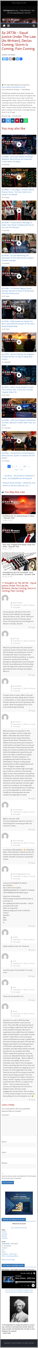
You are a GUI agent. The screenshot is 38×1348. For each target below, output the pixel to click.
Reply (33, 627)
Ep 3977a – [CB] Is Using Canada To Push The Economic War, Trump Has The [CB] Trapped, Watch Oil (17, 389)
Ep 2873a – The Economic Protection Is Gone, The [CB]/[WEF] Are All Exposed (19, 477)
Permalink (16, 607)
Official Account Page (8, 1259)
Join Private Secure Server (19, 1228)
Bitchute (4, 1236)
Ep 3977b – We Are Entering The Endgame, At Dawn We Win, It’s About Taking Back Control (18, 356)
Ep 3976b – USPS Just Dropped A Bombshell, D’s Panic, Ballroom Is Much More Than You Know (19, 422)
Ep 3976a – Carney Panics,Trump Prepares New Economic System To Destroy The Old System (18, 455)
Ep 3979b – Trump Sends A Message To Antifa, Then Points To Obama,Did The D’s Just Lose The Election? (18, 225)
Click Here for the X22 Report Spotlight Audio (19, 1290)
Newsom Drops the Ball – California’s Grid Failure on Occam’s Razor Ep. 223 (19, 484)
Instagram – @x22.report (9, 1254)
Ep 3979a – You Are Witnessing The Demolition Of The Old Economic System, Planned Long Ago (18, 257)
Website (4, 1163)
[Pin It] (17, 120)
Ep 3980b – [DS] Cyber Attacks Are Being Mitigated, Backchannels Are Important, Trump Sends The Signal (17, 159)
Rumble (4, 1232)
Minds (4, 1252)
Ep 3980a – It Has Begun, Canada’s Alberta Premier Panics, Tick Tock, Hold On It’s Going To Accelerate (18, 192)
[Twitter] (8, 120)
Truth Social (5, 1243)
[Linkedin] (13, 120)
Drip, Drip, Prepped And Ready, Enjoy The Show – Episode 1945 (19, 545)
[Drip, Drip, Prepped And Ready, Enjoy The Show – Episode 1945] (19, 525)
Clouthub (4, 1238)
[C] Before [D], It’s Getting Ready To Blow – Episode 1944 (18, 517)
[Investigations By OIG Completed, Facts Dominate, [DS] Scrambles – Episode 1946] (19, 553)
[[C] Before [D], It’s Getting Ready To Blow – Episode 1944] (19, 496)
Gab (3, 1250)
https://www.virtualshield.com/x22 (13, 87)
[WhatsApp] (26, 120)
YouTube (4, 1234)
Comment (6, 1115)
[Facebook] (4, 120)
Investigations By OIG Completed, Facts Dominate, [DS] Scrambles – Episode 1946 (19, 573)
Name (4, 1142)
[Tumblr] (22, 120)
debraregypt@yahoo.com (22, 874)
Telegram (4, 1248)
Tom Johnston (18, 810)
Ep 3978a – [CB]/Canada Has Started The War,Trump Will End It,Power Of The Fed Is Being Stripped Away (18, 323)
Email (4, 1152)
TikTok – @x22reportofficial (10, 1256)
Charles (15, 937)
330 (24, 466)
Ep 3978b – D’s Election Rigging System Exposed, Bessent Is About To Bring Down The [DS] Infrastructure (18, 290)
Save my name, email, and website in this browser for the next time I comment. (19, 1177)
